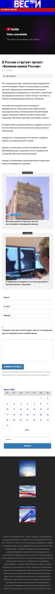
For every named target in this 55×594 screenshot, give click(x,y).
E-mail (7, 307)
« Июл (26, 430)
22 (41, 415)
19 (21, 415)
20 (27, 415)
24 (7, 420)
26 (21, 420)
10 (7, 409)
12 (21, 409)
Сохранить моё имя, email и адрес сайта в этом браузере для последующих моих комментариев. (27, 331)
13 (27, 409)
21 (34, 415)
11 (14, 409)
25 (14, 420)
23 (48, 415)
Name (7, 297)
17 (7, 415)
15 (41, 409)
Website (7, 316)
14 (34, 409)
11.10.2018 (8, 71)
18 (14, 415)
